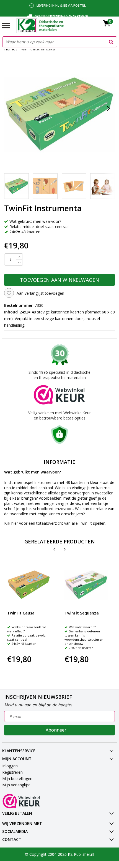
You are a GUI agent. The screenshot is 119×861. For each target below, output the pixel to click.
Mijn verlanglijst (16, 784)
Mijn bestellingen (17, 778)
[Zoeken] (111, 42)
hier (14, 523)
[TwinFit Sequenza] (86, 585)
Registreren (12, 772)
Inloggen (10, 765)
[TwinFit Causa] (29, 585)
